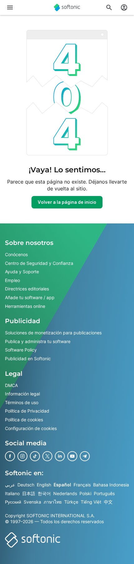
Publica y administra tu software (37, 341)
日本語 (28, 493)
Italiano (12, 493)
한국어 (44, 493)
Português (104, 493)
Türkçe (71, 501)
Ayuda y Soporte (22, 271)
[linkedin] (60, 456)
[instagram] (22, 456)
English (44, 484)
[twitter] (47, 456)
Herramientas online (25, 305)
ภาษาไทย (53, 501)
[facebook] (10, 456)
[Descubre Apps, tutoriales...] (109, 7)
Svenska (32, 501)
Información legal (22, 393)
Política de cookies (24, 419)
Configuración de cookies (31, 428)
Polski (85, 493)
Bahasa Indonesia (111, 484)
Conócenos (16, 254)
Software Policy (21, 349)
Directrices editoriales (27, 288)
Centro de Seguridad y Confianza (39, 262)
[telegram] (85, 456)
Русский (13, 501)
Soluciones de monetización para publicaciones (53, 332)
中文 (108, 501)
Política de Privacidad (27, 410)
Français (82, 484)
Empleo (12, 280)
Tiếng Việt (91, 501)
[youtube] (72, 456)
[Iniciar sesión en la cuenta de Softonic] (124, 7)
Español (62, 484)
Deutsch (25, 484)
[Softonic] (67, 7)
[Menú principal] (9, 7)
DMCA (11, 385)
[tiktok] (35, 456)
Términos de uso (21, 402)
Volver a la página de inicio (67, 202)
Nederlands (65, 493)
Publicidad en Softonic (28, 358)
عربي (10, 484)
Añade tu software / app (30, 297)
